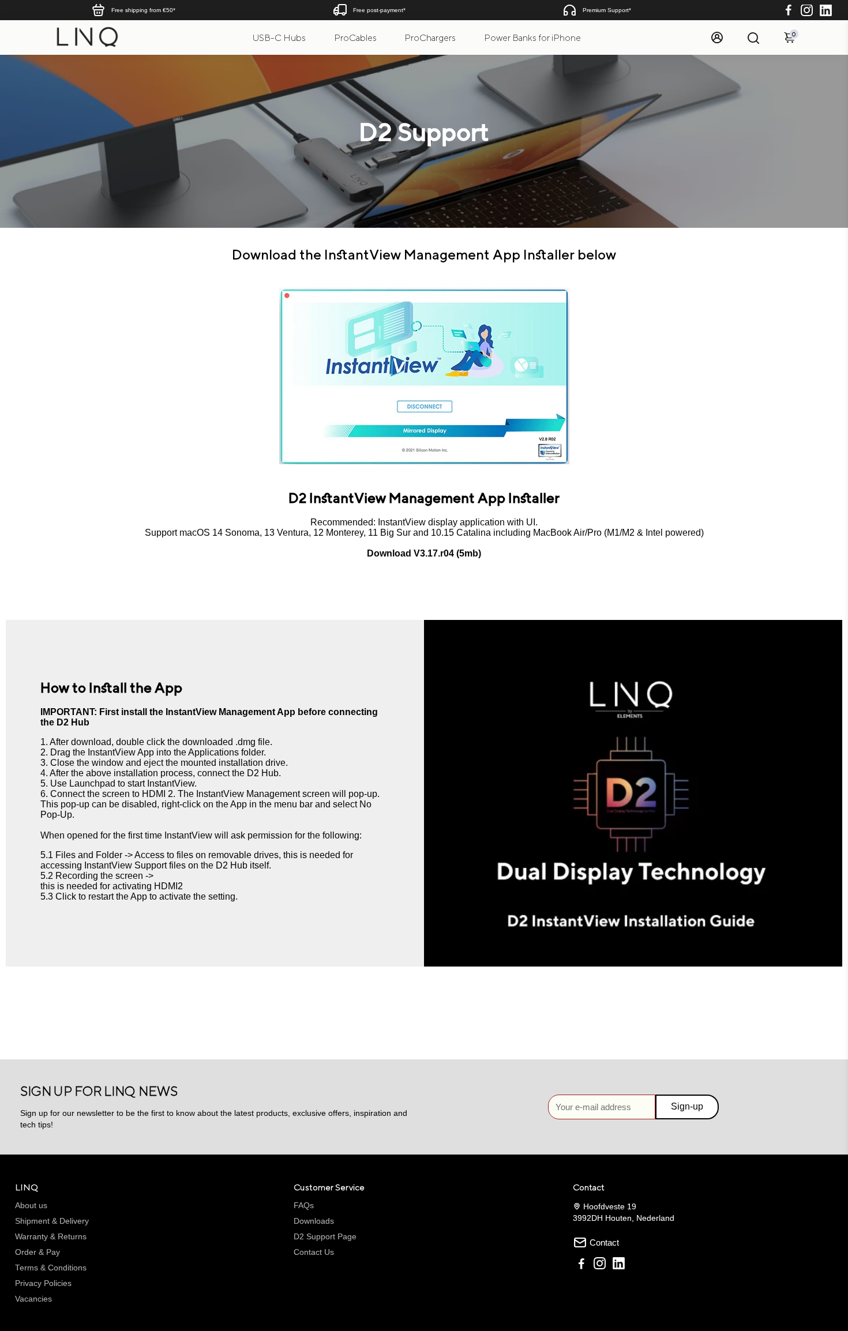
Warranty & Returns (51, 1236)
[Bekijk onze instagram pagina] (599, 1265)
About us (31, 1205)
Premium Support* (607, 10)
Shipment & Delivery (52, 1221)
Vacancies (33, 1299)
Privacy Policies (43, 1283)
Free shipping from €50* (143, 10)
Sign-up (687, 1106)
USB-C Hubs (279, 37)
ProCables (355, 37)
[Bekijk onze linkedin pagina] (618, 1265)
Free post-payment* (379, 10)
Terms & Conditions (51, 1268)
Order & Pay (37, 1252)
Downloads (314, 1221)
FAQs (304, 1205)
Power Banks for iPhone (532, 37)
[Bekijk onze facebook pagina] (581, 1265)
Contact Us (314, 1252)
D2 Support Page (325, 1236)
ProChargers (430, 37)
